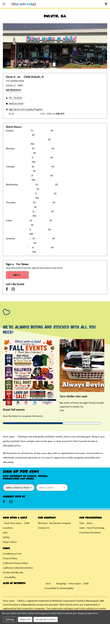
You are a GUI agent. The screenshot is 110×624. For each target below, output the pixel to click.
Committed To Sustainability (58, 588)
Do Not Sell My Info (13, 572)
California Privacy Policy (15, 563)
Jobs (5, 532)
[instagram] (13, 289)
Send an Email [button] (16, 103)
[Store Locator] (106, 5)
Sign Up (17, 275)
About (47, 583)
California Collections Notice (18, 568)
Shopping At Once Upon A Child (72, 583)
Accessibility (9, 577)
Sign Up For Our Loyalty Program (26, 109)
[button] (4, 4)
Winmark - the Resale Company (54, 523)
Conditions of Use (12, 553)
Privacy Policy (10, 558)
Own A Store (85, 523)
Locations (8, 528)
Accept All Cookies (45, 619)
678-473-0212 (15, 98)
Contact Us (44, 528)
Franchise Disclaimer (90, 532)
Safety (6, 537)
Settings (10, 619)
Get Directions (13, 90)
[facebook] (7, 289)
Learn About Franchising (91, 528)
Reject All (25, 619)
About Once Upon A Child (16, 523)
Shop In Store (10, 542)
